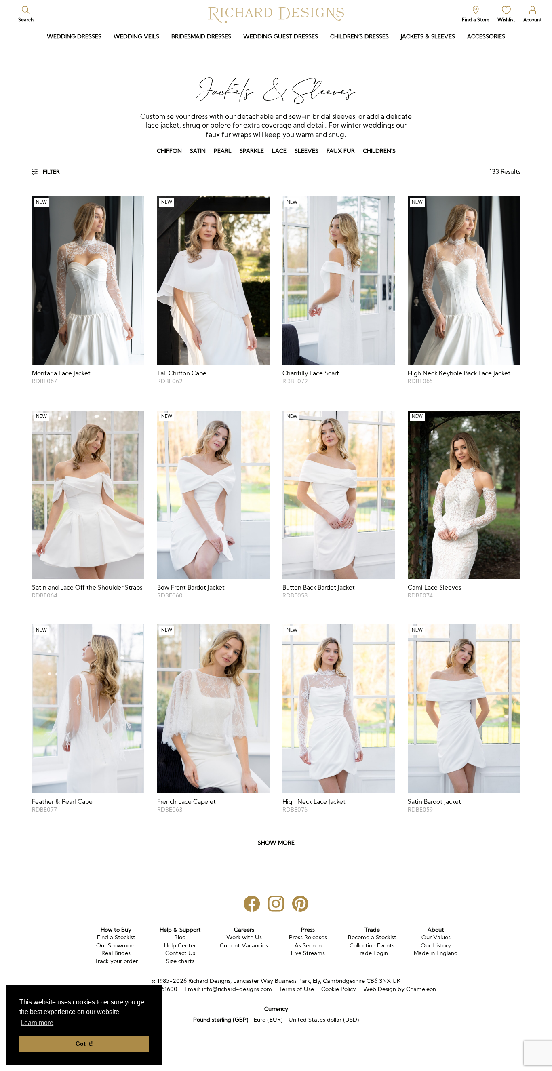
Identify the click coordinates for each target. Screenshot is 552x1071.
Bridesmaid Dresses (201, 36)
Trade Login (372, 953)
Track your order (116, 961)
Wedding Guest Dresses (280, 36)
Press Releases (308, 937)
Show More (276, 842)
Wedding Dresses (74, 36)
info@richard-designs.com (237, 989)
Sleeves (306, 151)
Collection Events (372, 945)
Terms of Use (296, 989)
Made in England (436, 953)
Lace (279, 151)
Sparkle (252, 151)
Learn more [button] (37, 1022)
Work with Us (244, 937)
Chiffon (169, 151)
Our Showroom (116, 945)
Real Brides (116, 953)
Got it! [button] (84, 1043)
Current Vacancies (244, 945)
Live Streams (308, 953)
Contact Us (180, 953)
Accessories (486, 36)
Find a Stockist (116, 937)
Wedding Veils (136, 36)
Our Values (436, 937)
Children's (379, 151)
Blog (180, 937)
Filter (51, 172)
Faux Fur (341, 151)
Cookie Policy (338, 989)
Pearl (223, 151)
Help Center (180, 945)
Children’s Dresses (359, 36)
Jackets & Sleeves (428, 36)
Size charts (180, 961)
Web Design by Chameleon (399, 989)
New (41, 202)
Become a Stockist (372, 937)
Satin (198, 151)
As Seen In (308, 945)
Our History (436, 945)
